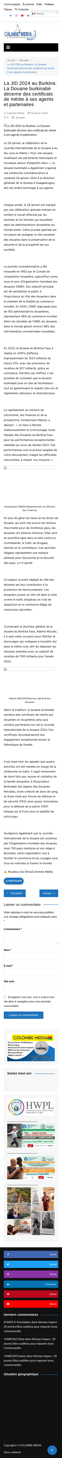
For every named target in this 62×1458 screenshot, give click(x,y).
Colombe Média (15, 113)
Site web (9, 981)
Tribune (8, 9)
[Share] (52, 1450)
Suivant (47, 893)
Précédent (16, 893)
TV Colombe (21, 9)
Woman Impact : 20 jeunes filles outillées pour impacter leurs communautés (31, 1326)
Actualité (20, 117)
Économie (28, 4)
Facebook (4, 16)
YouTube (22, 15)
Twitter (10, 15)
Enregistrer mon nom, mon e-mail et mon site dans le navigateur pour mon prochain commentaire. (29, 1001)
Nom (7, 950)
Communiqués (12, 4)
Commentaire (13, 929)
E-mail (8, 965)
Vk (28, 15)
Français (39, 13)
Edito (39, 4)
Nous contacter (12, 1452)
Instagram (16, 15)
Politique (49, 4)
